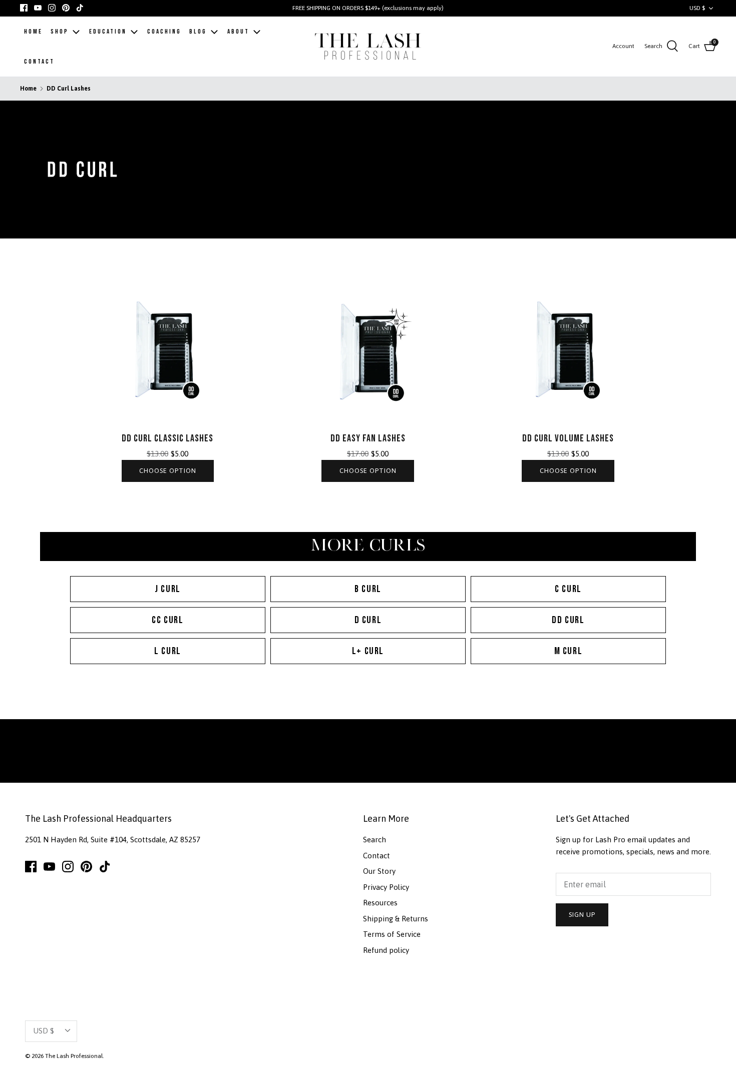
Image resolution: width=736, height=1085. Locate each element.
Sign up (582, 914)
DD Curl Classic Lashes (167, 438)
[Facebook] (24, 8)
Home (28, 88)
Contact (376, 855)
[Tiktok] (80, 8)
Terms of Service (392, 934)
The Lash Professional (74, 1055)
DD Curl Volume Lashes (568, 438)
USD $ (697, 8)
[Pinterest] (66, 8)
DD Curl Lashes (69, 88)
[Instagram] (52, 8)
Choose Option (168, 470)
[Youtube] (38, 8)
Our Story (379, 871)
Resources (380, 902)
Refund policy (386, 950)
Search (374, 839)
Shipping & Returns (395, 918)
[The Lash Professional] (368, 47)
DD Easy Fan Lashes (368, 438)
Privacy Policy (386, 887)
